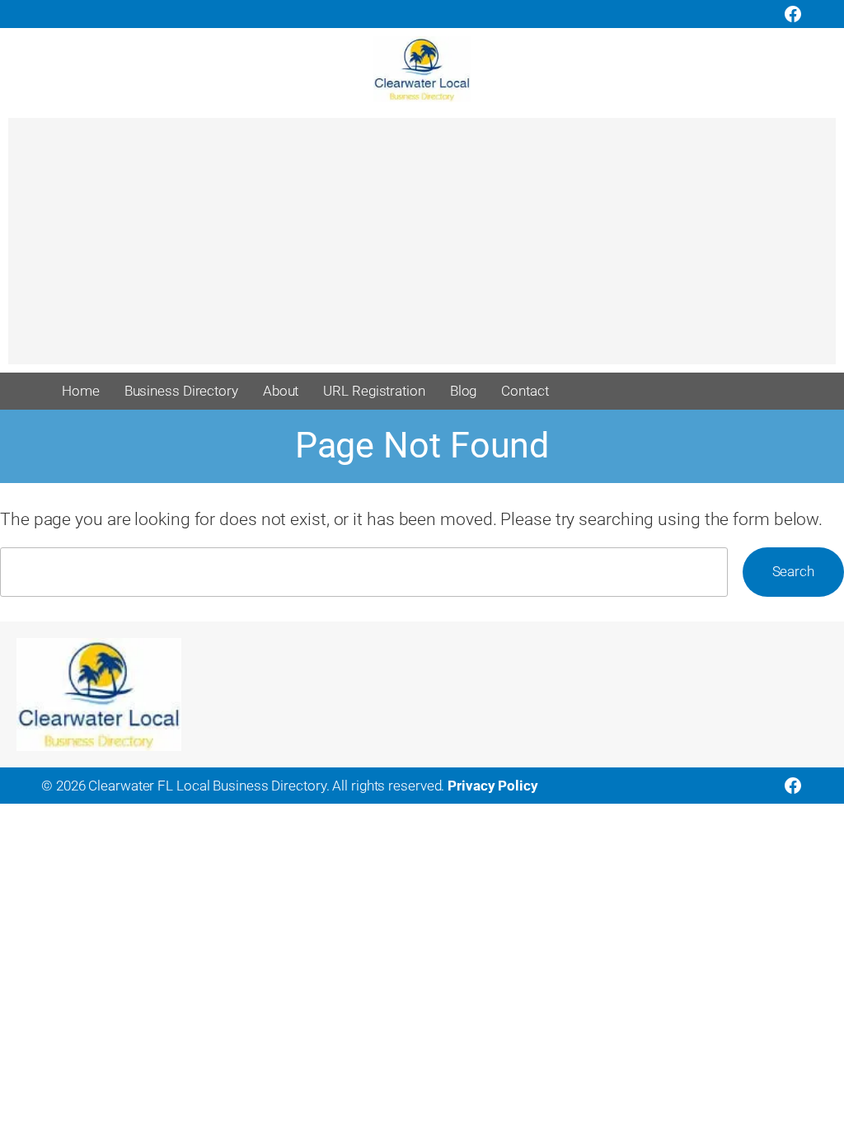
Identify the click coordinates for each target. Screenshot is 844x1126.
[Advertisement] (422, 249)
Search (793, 571)
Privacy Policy (493, 785)
